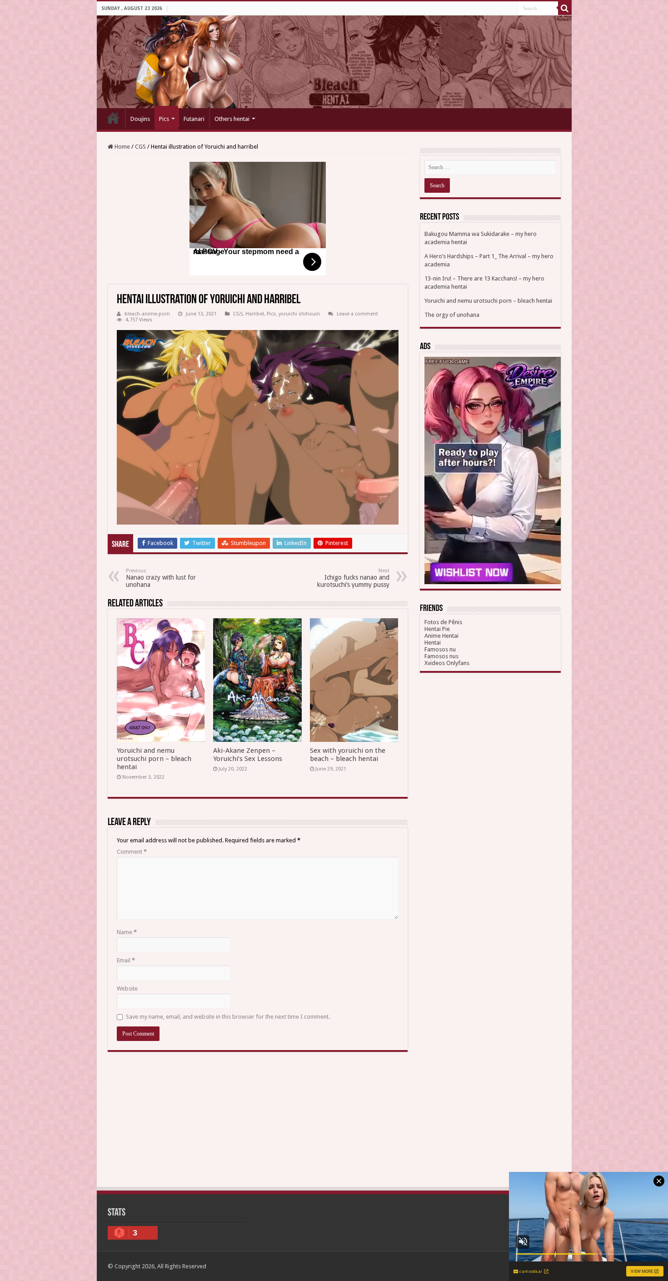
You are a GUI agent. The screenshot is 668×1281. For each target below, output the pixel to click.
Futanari (194, 118)
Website (127, 988)
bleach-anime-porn (147, 314)
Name (127, 932)
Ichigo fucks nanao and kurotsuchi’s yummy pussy (353, 578)
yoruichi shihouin (299, 314)
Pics (164, 118)
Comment (132, 851)
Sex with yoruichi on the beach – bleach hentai (347, 754)
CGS (140, 146)
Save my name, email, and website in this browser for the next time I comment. (228, 1016)
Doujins (140, 118)
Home (113, 117)
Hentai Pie (437, 628)
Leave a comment (357, 314)
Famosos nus (441, 656)
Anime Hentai (441, 635)
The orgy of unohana (451, 314)
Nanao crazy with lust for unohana (161, 578)
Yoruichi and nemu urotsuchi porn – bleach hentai (154, 758)
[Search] (565, 8)
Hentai (432, 642)
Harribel (254, 314)
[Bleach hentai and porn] (334, 61)
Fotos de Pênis (443, 622)
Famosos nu (440, 649)
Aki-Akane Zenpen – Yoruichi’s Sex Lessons (247, 754)
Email (126, 960)
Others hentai (231, 118)
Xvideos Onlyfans (446, 663)
